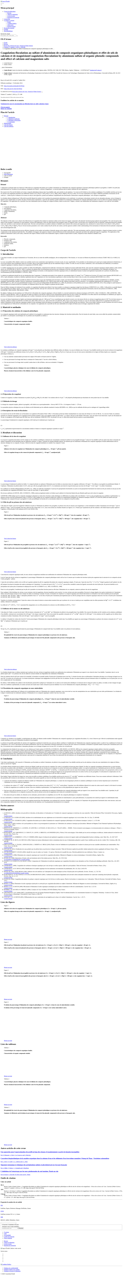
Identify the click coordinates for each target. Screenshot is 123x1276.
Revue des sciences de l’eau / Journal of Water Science (18, 45)
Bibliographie (7, 123)
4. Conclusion (11, 122)
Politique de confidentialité (11, 1268)
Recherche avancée (9, 28)
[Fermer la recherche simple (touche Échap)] (3, 3)
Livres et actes (11, 16)
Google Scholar (8, 816)
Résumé (6, 116)
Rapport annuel (11, 26)
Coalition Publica (11, 23)
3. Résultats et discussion (13, 120)
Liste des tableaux (8, 126)
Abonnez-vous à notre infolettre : (10, 1226)
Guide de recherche (9, 1236)
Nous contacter (8, 1238)
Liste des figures (8, 125)
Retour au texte (8, 939)
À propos (11, 20)
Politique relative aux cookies (11, 1269)
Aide (5, 1233)
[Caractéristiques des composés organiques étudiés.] (26, 344)
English (6, 29)
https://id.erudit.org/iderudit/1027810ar (14, 86)
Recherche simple (5, 34)
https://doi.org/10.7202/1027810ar (13, 88)
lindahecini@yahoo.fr (95, 70)
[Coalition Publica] (6, 1264)
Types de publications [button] (9, 11)
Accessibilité (7, 1235)
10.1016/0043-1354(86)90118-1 (12, 859)
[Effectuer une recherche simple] (1, 3)
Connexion (7, 19)
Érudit (9, 22)
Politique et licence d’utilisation (12, 1271)
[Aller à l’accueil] (5, 1)
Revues (9, 13)
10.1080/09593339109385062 (12, 873)
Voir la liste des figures (10, 481)
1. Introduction (11, 117)
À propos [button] (6, 20)
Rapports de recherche (13, 17)
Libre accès (10, 25)
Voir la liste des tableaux (10, 347)
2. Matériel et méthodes (13, 119)
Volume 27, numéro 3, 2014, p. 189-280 (14, 47)
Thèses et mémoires (12, 14)
